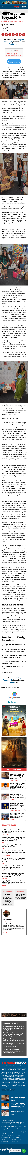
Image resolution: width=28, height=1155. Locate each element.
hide (17, 50)
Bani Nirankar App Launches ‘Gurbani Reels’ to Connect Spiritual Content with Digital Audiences (17, 775)
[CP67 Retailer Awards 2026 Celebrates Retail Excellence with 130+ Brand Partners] (5, 816)
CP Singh (11, 24)
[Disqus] (14, 956)
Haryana (3, 885)
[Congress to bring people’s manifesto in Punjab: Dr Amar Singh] (5, 797)
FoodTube (4, 878)
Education (14, 21)
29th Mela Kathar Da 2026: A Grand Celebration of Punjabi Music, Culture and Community (17, 805)
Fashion (21, 21)
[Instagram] (5, 1090)
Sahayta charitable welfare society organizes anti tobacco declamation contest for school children (7, 899)
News (12, 790)
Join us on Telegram (14, 62)
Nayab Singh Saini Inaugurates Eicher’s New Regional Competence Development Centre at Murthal (13, 882)
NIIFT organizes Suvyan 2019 (12, 687)
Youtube (12, 44)
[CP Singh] (2, 25)
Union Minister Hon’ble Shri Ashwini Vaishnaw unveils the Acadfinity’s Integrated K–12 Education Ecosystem (13, 867)
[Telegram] (23, 34)
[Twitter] (6, 34)
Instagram (20, 40)
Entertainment (15, 810)
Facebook (6, 42)
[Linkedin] (13, 34)
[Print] (20, 34)
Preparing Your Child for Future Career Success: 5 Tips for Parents (20, 896)
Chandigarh (6, 21)
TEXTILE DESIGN (11, 53)
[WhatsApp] (9, 34)
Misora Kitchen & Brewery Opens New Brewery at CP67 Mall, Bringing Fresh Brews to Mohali (12, 875)
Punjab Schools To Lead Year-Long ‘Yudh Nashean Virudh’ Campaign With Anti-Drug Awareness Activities (18, 786)
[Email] (16, 34)
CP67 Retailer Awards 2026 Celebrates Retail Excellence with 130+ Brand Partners (17, 815)
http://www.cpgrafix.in (7, 921)
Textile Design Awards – (14, 55)
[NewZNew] (20, 7)
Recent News (14, 780)
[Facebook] (2, 34)
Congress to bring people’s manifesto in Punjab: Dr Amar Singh (17, 796)
